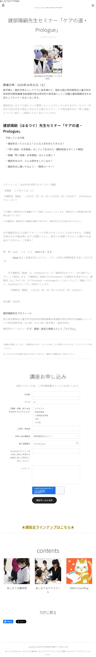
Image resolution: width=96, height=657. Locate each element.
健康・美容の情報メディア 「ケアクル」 (55, 328)
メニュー (92, 5)
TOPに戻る (48, 612)
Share (9, 622)
